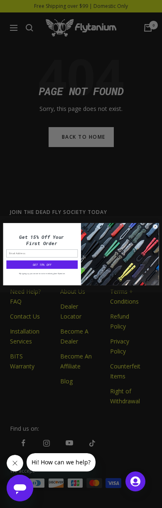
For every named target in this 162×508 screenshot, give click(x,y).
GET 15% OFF (42, 264)
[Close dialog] (155, 226)
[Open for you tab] (135, 481)
